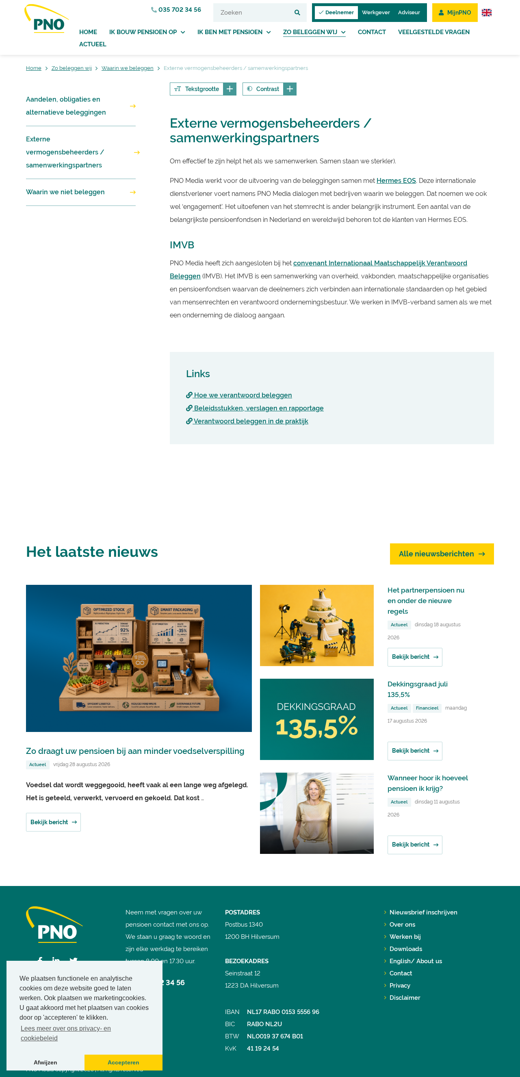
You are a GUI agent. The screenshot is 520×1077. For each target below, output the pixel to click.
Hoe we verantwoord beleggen (242, 395)
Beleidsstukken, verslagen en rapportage (258, 408)
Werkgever (376, 12)
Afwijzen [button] (45, 1062)
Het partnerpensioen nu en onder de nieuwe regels (426, 600)
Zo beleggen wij (310, 32)
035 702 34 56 (179, 9)
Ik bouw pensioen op (143, 32)
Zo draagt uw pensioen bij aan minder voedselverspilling (135, 751)
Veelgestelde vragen (434, 32)
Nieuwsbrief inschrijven (423, 912)
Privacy (400, 985)
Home (88, 32)
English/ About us (416, 961)
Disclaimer (405, 997)
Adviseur (409, 12)
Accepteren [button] (123, 1062)
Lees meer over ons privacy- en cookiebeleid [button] (66, 1033)
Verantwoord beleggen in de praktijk (250, 421)
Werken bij (405, 936)
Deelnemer (339, 12)
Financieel (427, 708)
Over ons (402, 924)
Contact (372, 32)
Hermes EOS (396, 181)
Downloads (406, 949)
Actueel (92, 44)
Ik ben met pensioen (229, 32)
